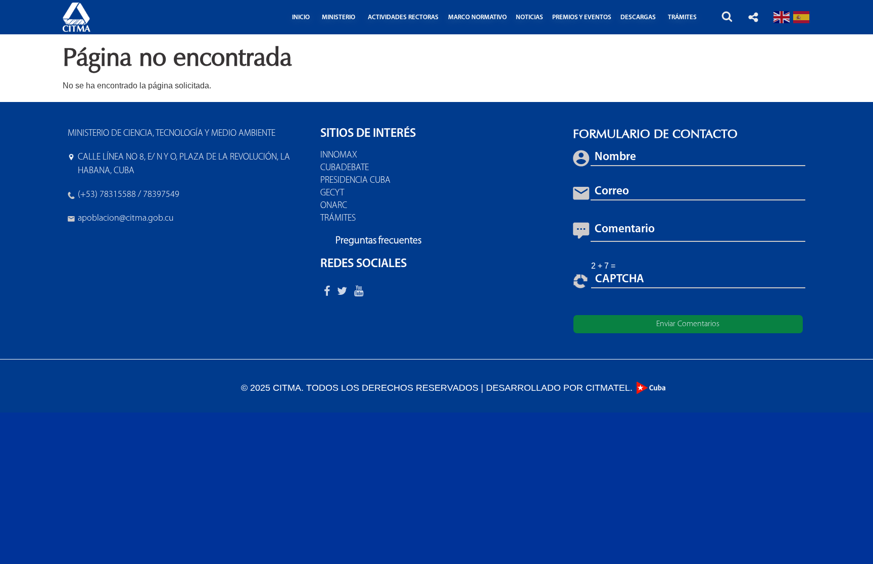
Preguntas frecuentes (378, 241)
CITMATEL (608, 388)
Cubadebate (344, 168)
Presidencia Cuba (355, 180)
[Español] (801, 17)
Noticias (529, 17)
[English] (782, 17)
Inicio (301, 17)
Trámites (338, 218)
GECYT (332, 193)
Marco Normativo (477, 17)
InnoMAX (338, 155)
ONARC (333, 206)
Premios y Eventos (581, 17)
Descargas (638, 17)
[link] (126, 218)
